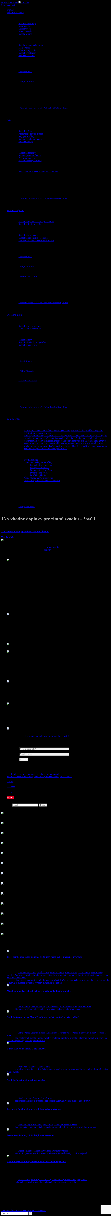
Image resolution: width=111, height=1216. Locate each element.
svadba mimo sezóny (65, 1069)
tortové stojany (60, 1182)
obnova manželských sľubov (55, 980)
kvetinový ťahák (37, 1127)
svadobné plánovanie (97, 1038)
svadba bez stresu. (77, 980)
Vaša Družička (7, 537)
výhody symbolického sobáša (48, 983)
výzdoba (72, 1182)
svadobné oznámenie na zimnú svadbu (53, 1101)
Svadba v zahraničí (57, 975)
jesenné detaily (64, 1153)
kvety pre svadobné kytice (58, 1127)
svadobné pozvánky (81, 1101)
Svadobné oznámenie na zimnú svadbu (26, 1080)
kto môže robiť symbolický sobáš (30, 1009)
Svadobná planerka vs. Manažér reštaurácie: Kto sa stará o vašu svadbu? (43, 1017)
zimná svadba (53, 547)
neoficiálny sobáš (54, 1009)
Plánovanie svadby (23, 975)
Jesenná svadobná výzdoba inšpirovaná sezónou (30, 1135)
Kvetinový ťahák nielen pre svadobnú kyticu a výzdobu (34, 1109)
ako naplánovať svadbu (25, 1038)
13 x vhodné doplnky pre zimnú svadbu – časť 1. (25, 531)
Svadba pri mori (40, 975)
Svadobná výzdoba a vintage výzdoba (43, 774)
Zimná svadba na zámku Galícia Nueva (26, 1048)
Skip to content (8, 5)
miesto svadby (44, 1038)
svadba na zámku (84, 1069)
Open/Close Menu (9, 2)
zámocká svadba (100, 1069)
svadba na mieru (94, 980)
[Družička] (23, 2)
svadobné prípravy (15, 1040)
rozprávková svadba (24, 1069)
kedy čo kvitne (21, 1127)
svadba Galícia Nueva (45, 1069)
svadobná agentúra (60, 1038)
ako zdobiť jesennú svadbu (27, 1153)
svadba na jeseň (80, 1153)
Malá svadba (84, 972)
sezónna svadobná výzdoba (83, 1127)
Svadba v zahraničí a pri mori (80, 975)
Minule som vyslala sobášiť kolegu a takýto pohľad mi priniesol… (39, 991)
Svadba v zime (18, 774)
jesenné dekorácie (49, 1153)
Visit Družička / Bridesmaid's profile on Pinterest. (23, 1210)
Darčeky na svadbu (27, 972)
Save (11, 797)
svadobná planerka (78, 1038)
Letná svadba (71, 972)
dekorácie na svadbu (24, 1182)
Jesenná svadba (57, 972)
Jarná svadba (43, 972)
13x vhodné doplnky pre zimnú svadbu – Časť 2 (46, 736)
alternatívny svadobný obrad (28, 980)
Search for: (6, 805)
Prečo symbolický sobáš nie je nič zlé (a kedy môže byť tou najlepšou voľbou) (44, 957)
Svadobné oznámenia (16, 977)
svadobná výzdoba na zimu (46, 776)
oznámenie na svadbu (25, 1101)
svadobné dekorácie (44, 1182)
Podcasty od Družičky (41, 1179)
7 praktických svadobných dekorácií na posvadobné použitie (36, 1161)
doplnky (47, 550)
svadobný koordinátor (35, 1040)
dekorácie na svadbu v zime (20, 776)
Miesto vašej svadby (69, 1032)
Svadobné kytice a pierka (65, 1124)
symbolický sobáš (26, 983)
